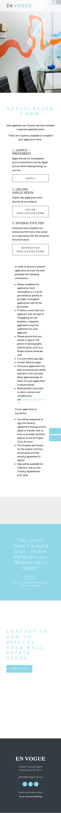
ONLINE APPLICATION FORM (30, 211)
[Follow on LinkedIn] (36, 784)
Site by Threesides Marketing (30, 797)
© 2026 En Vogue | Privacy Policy (30, 792)
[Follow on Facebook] (25, 784)
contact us (19, 669)
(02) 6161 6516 (34, 770)
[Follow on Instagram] (30, 784)
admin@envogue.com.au (30, 777)
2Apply (30, 178)
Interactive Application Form (30, 250)
